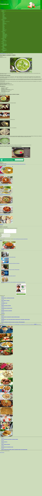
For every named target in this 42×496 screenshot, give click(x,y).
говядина (2, 324)
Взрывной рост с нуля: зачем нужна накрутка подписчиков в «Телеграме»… (10, 263)
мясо (24, 324)
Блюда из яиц (4, 23)
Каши (3, 27)
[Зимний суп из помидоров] (6, 183)
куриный (16, 324)
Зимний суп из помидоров (4, 184)
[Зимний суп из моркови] (6, 203)
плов (30, 324)
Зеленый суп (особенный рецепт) (5, 194)
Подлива (4, 30)
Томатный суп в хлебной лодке (5, 214)
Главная (1, 53)
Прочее (2, 49)
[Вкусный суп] (6, 173)
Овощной (4, 32)
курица (18, 324)
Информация (4, 50)
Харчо (3, 15)
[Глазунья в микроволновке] (6, 421)
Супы (5, 53)
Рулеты (3, 26)
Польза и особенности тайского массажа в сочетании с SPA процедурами (10, 269)
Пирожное (4, 39)
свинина (37, 324)
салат (35, 324)
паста (29, 324)
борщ (0, 324)
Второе (2, 19)
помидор (32, 324)
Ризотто (4, 24)
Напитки (2, 46)
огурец (26, 324)
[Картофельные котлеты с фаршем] (6, 436)
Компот (3, 47)
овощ (25, 324)
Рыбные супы (4, 17)
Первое (2, 11)
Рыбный (4, 33)
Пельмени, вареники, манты (6, 21)
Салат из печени (5, 36)
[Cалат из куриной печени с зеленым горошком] (4, 362)
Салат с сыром (4, 37)
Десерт (2, 41)
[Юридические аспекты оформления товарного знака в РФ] (5, 275)
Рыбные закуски (5, 44)
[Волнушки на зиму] (6, 340)
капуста (7, 324)
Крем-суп (4, 12)
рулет (33, 324)
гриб (3, 324)
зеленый (2, 162)
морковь (20, 324)
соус (39, 324)
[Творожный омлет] (6, 347)
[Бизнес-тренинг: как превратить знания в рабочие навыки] (5, 256)
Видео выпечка (4, 40)
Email (1, 235)
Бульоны (4, 16)
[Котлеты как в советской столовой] (6, 384)
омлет (27, 324)
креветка (14, 324)
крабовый (12, 324)
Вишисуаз (1, 224)
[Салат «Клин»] (6, 399)
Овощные (4, 22)
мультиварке (22, 324)
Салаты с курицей (5, 34)
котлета (10, 324)
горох (0, 162)
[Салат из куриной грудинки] (6, 377)
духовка (5, 324)
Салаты (2, 31)
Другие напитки (4, 48)
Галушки (4, 28)
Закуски (2, 43)
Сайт (0, 236)
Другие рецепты (5, 18)
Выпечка (2, 38)
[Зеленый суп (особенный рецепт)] (6, 193)
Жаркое (4, 25)
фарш (40, 324)
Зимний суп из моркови (3, 204)
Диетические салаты (5, 35)
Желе (3, 42)
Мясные (4, 20)
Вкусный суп (2, 174)
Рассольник (4, 14)
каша (8, 324)
